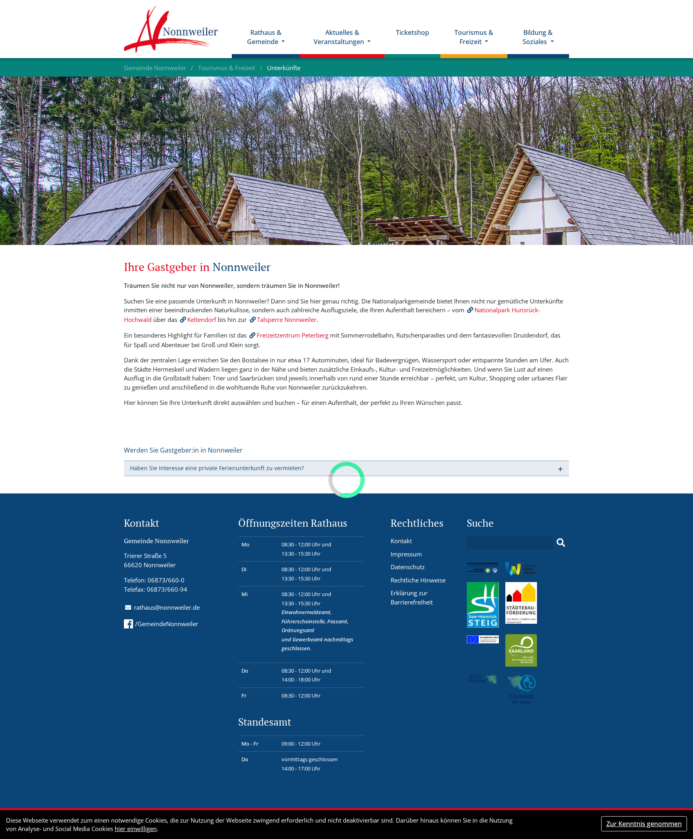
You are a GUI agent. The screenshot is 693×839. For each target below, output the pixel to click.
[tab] (346, 468)
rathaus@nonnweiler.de (167, 607)
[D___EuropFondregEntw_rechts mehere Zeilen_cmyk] (483, 639)
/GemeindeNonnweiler (166, 624)
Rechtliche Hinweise (418, 580)
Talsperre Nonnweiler (286, 319)
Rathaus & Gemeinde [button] (264, 37)
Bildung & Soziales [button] (538, 37)
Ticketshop (412, 32)
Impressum (406, 554)
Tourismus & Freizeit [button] (473, 37)
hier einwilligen (136, 829)
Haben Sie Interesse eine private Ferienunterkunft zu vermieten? (217, 468)
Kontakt (401, 541)
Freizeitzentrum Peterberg (292, 335)
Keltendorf (201, 319)
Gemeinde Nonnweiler (156, 68)
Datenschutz (408, 567)
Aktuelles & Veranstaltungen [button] (340, 37)
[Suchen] (561, 542)
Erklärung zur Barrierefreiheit (412, 597)
